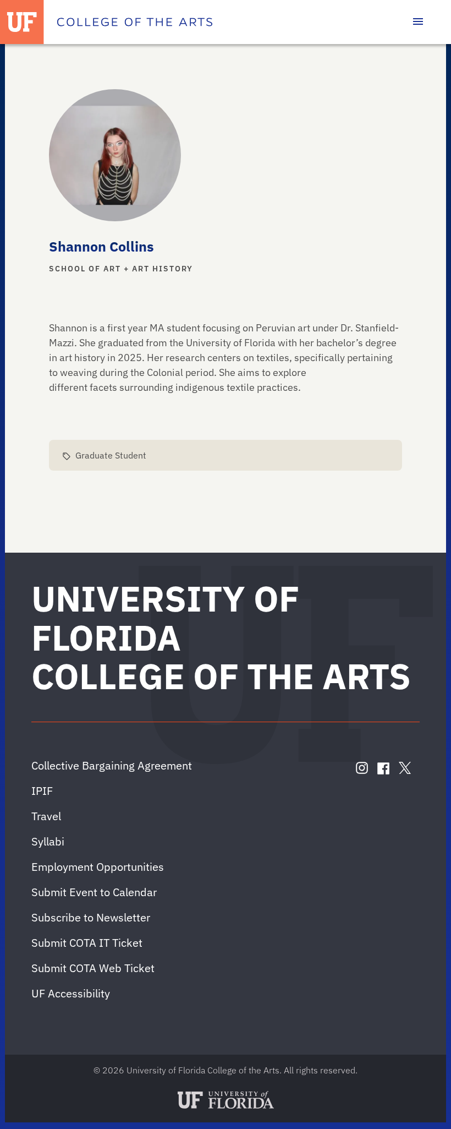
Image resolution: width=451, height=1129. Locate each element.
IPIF (42, 790)
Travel (46, 816)
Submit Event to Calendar (94, 892)
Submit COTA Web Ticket (93, 968)
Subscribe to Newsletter (90, 917)
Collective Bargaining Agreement (111, 765)
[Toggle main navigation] (418, 22)
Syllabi (47, 841)
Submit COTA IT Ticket (86, 942)
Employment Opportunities (97, 866)
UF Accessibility (70, 993)
